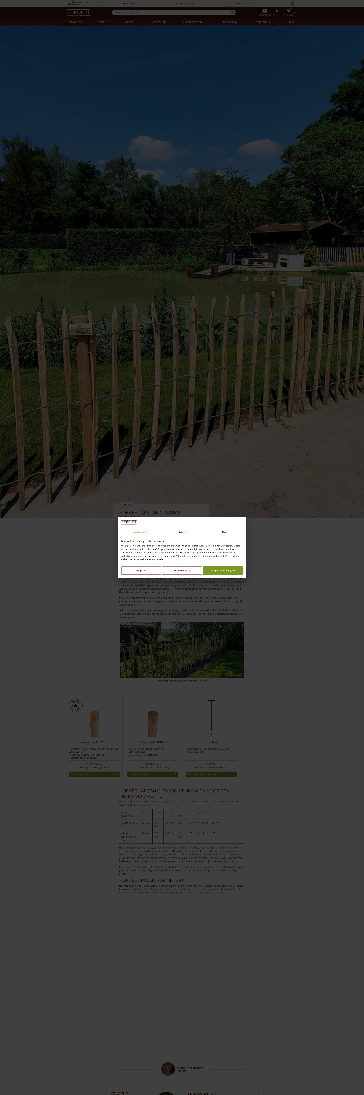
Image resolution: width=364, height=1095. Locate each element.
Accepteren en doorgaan (222, 570)
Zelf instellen (180, 570)
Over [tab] (224, 531)
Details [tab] (182, 531)
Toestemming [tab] (139, 531)
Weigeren (141, 570)
